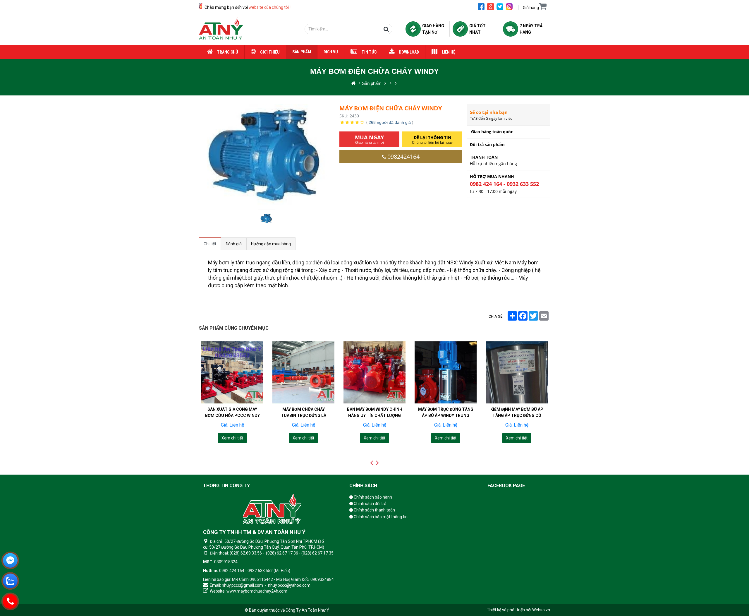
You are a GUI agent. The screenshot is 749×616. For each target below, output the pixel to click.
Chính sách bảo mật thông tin (380, 516)
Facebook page (506, 485)
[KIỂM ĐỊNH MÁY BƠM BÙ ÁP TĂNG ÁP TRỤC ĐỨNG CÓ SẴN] (517, 372)
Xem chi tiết (232, 438)
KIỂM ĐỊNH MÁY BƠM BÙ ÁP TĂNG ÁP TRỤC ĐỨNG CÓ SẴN (516, 415)
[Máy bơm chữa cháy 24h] (221, 29)
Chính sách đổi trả (369, 503)
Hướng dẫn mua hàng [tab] (271, 244)
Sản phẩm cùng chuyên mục (234, 328)
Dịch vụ (331, 51)
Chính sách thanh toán (374, 510)
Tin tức (369, 52)
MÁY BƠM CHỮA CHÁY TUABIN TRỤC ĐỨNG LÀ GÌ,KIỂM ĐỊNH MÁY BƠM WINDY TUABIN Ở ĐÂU (303, 418)
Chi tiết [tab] (210, 244)
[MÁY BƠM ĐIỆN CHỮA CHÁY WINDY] (267, 218)
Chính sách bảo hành (372, 497)
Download (409, 52)
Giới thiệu (270, 52)
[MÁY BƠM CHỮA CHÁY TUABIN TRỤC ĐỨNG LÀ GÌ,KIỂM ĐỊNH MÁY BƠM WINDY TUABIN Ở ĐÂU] (303, 372)
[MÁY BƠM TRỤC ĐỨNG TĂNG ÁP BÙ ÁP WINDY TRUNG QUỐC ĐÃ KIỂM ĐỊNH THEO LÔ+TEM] (446, 372)
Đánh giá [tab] (234, 244)
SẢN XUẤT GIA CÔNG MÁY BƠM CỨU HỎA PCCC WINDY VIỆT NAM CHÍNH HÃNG (232, 415)
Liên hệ (448, 52)
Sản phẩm (301, 51)
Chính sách (363, 485)
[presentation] (371, 462)
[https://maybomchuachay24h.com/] (353, 83)
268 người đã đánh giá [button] (390, 122)
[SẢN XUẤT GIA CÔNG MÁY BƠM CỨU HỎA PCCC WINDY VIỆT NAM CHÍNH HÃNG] (232, 372)
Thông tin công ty (226, 485)
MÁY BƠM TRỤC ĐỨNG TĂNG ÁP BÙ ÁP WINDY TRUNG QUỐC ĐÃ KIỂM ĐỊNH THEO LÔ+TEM (445, 418)
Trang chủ (227, 52)
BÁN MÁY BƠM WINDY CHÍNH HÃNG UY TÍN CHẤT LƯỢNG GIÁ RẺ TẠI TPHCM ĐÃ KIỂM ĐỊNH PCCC (374, 418)
